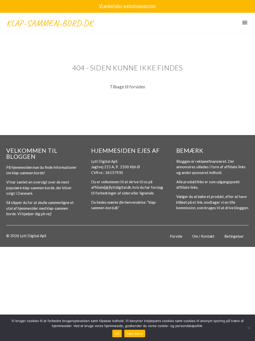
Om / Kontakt (203, 236)
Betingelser (234, 236)
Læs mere (135, 334)
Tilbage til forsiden (127, 86)
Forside (176, 236)
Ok (117, 334)
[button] (245, 22)
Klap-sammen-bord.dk (49, 23)
